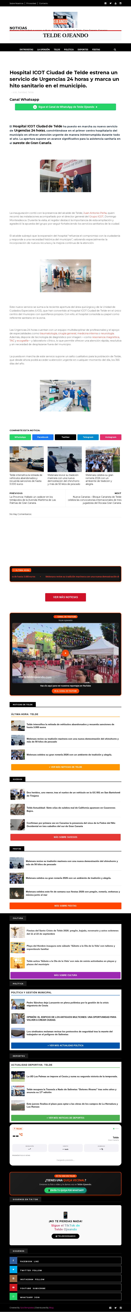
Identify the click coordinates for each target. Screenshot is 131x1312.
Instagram (110, 437)
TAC (12, 340)
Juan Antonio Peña (95, 212)
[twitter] (111, 3)
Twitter (66, 437)
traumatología (48, 333)
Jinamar (43, 57)
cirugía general (67, 333)
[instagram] (120, 3)
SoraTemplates (27, 1307)
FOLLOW (37, 1270)
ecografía (22, 340)
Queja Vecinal (59, 57)
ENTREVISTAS (26, 49)
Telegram (88, 437)
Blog (51, 1307)
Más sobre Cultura (65, 975)
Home (13, 49)
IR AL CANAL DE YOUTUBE (65, 691)
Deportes (83, 49)
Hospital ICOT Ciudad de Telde (37, 126)
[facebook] (105, 3)
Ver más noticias (65, 597)
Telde (57, 49)
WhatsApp (20, 437)
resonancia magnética (105, 337)
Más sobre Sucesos (65, 837)
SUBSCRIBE (39, 1288)
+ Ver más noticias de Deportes (65, 1118)
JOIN (37, 1297)
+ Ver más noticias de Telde (65, 767)
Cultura (16, 57)
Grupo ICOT (96, 216)
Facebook (42, 437)
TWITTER (25, 1270)
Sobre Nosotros (16, 3)
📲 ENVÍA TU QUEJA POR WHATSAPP (65, 1190)
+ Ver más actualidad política (65, 1045)
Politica (69, 49)
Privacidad (31, 3)
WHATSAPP (26, 1297)
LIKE (36, 1261)
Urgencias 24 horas (29, 130)
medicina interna (87, 333)
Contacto (43, 3)
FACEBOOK (26, 1261)
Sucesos (29, 57)
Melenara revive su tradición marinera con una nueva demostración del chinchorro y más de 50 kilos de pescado (64, 480)
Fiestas (96, 49)
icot (15, 92)
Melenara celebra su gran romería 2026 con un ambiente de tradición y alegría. (99, 480)
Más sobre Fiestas (65, 906)
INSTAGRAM (26, 1279)
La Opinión (43, 49)
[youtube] (115, 3)
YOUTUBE (25, 1288)
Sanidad (22, 92)
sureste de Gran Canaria (32, 143)
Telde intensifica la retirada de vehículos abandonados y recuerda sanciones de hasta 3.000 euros (26, 480)
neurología (107, 333)
